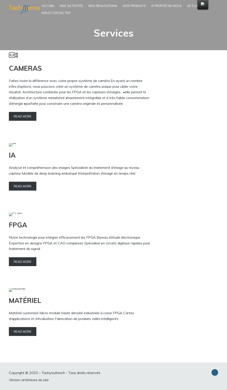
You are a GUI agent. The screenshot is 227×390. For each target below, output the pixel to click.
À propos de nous (166, 6)
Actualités (196, 6)
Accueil (48, 6)
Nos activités (71, 6)
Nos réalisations (102, 6)
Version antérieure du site (29, 380)
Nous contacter (56, 13)
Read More (22, 116)
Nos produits (134, 6)
